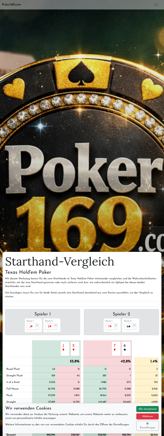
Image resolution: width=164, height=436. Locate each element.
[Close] (37, 325)
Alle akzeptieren (147, 409)
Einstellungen (147, 427)
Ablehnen (147, 416)
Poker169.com (11, 4)
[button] (13, 4)
